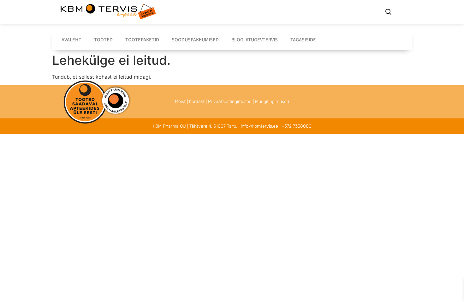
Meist (180, 101)
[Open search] (388, 12)
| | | (232, 101)
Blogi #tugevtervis (254, 39)
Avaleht (71, 39)
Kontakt (197, 101)
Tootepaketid (142, 39)
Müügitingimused (272, 101)
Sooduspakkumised (195, 39)
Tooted (103, 39)
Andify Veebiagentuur (100, 124)
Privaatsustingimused (230, 101)
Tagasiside (303, 39)
